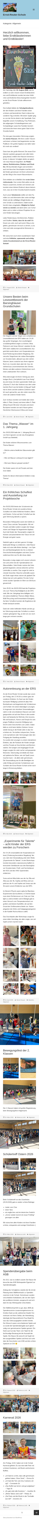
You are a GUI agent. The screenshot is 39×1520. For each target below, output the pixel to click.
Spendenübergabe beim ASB (17, 1273)
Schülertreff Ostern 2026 (18, 1154)
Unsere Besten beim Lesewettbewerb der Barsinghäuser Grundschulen (15, 301)
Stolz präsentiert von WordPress (12, 1517)
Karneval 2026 (12, 1417)
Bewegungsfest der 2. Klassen (16, 1052)
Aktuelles (31, 1000)
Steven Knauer (22, 287)
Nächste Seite (36, 1512)
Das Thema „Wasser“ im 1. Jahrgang (18, 425)
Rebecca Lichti (21, 1117)
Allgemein (6, 289)
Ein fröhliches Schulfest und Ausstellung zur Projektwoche (17, 495)
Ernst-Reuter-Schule (14, 14)
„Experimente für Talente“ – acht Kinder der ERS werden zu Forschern (19, 844)
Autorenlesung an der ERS (19, 688)
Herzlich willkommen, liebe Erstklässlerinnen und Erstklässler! (17, 35)
